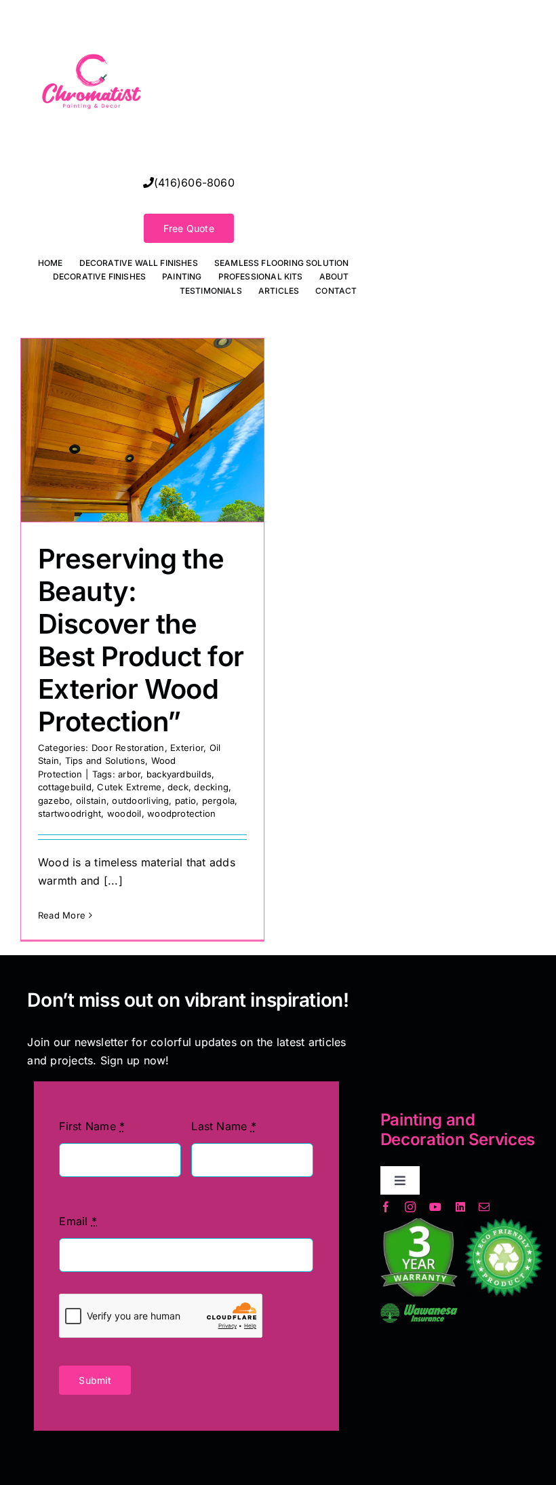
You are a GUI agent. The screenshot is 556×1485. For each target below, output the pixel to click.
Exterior (186, 747)
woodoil (124, 813)
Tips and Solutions (105, 760)
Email (78, 1221)
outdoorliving (140, 800)
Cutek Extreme (129, 787)
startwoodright (69, 813)
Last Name (223, 1126)
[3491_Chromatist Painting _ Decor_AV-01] (91, 16)
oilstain (91, 800)
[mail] (484, 1206)
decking (211, 787)
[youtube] (435, 1206)
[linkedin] (460, 1206)
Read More (61, 915)
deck (177, 787)
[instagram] (410, 1206)
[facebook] (385, 1206)
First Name (92, 1126)
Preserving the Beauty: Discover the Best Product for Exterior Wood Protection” (140, 640)
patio (185, 800)
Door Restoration (128, 747)
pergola (218, 800)
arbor (129, 774)
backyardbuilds (179, 774)
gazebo (54, 800)
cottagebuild (65, 787)
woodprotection (181, 813)
